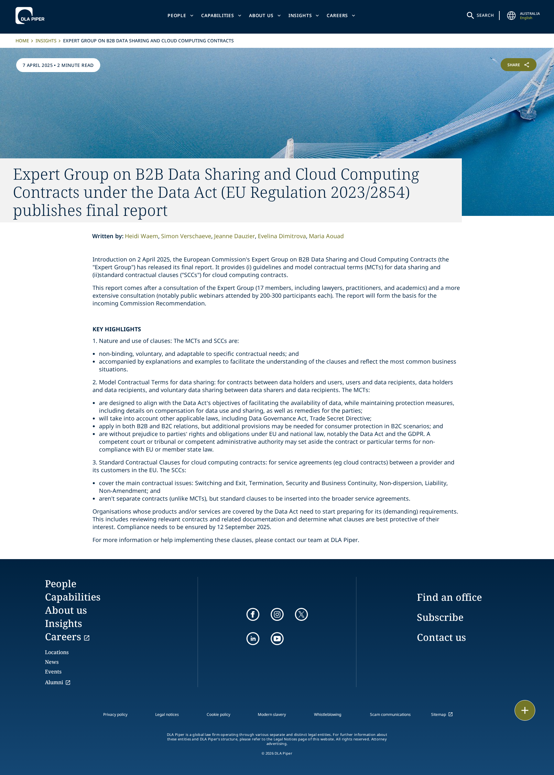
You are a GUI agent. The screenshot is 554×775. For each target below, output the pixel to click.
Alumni (54, 682)
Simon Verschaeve (186, 236)
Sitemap (438, 714)
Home (22, 40)
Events (53, 671)
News (52, 661)
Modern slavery (272, 714)
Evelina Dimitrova (282, 236)
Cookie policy (218, 714)
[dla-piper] (32, 15)
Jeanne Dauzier (234, 236)
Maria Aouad (326, 236)
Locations (57, 652)
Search (485, 15)
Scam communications (390, 714)
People (177, 15)
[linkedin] (252, 638)
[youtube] (277, 638)
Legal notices (167, 714)
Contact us (441, 637)
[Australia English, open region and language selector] (512, 15)
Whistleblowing (327, 714)
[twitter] (301, 614)
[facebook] (252, 614)
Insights (300, 15)
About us (261, 15)
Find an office (449, 597)
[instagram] (277, 614)
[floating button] (525, 710)
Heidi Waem (141, 236)
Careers (337, 15)
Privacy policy (115, 714)
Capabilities (217, 15)
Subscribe (440, 617)
